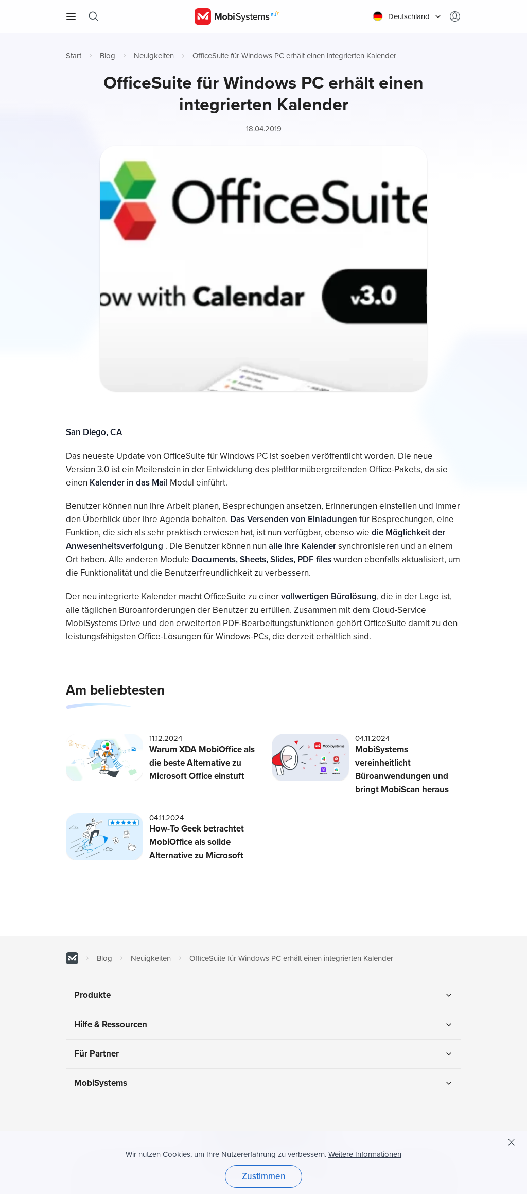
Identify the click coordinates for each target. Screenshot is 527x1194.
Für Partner (96, 1053)
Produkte (92, 995)
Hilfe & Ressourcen (110, 1024)
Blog (107, 55)
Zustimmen (264, 1176)
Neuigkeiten (154, 55)
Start (73, 55)
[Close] (511, 1142)
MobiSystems (100, 1083)
